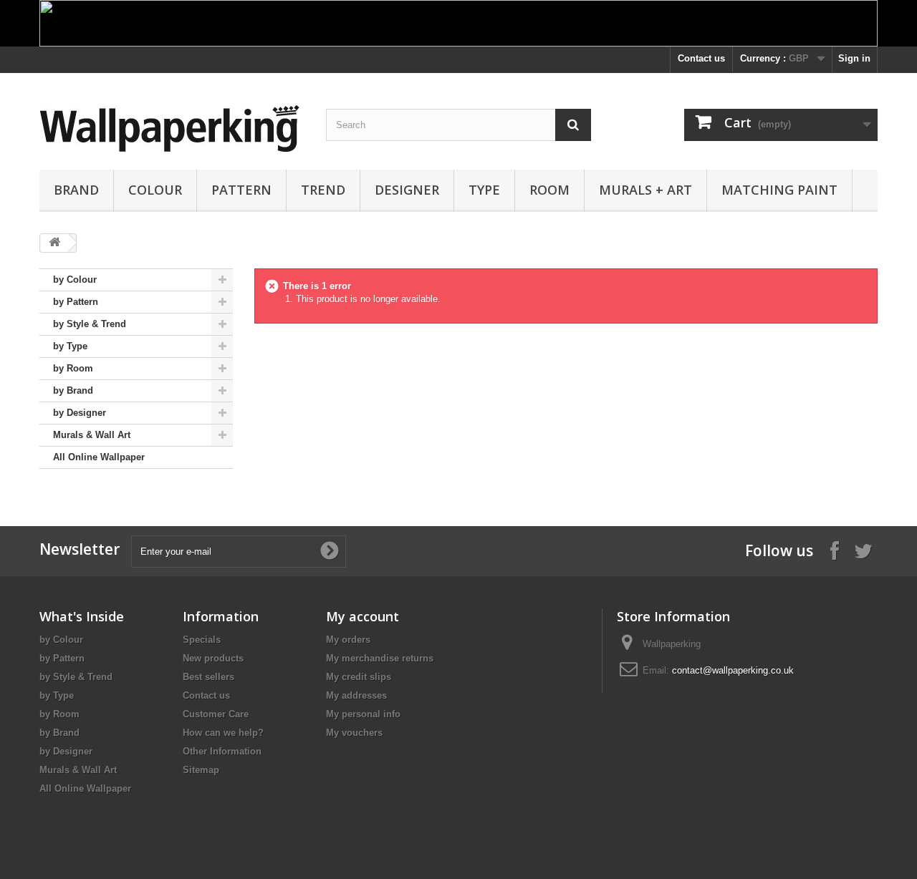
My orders (348, 639)
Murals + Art (645, 189)
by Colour (75, 279)
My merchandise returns (379, 658)
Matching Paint (779, 189)
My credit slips (358, 676)
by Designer (79, 412)
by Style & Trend (89, 324)
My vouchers (354, 732)
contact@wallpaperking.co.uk (733, 670)
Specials (202, 639)
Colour (155, 189)
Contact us (701, 58)
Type (484, 189)
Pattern (241, 189)
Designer (407, 189)
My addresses (356, 695)
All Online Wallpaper (99, 457)
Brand (76, 189)
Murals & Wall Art (91, 434)
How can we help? (223, 732)
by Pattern (75, 301)
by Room (73, 368)
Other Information (222, 751)
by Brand (73, 390)
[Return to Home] (54, 243)
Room (549, 189)
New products (213, 658)
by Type (70, 346)
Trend (323, 189)
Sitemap (201, 769)
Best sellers (208, 676)
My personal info (363, 714)
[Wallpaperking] (171, 128)
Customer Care (216, 714)
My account (362, 616)
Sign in (854, 58)
